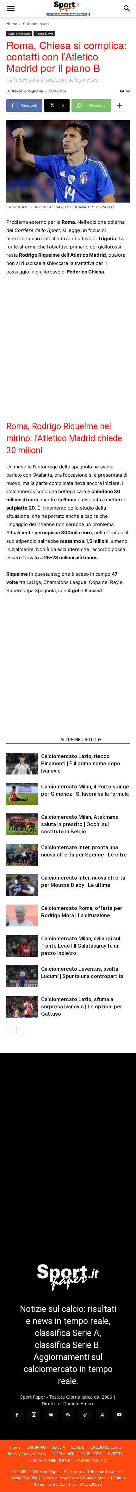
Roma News (44, 33)
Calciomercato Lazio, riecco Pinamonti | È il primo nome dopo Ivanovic (80, 763)
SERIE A (58, 1447)
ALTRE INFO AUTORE (81, 739)
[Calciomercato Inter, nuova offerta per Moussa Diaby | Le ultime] (22, 885)
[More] (119, 105)
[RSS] (68, 1415)
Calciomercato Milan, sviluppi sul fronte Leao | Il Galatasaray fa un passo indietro (80, 945)
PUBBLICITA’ (91, 1454)
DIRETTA (115, 1454)
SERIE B (77, 1447)
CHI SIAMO (36, 1447)
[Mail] (51, 1415)
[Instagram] (34, 1414)
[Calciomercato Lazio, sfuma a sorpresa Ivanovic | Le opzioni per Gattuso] (22, 1007)
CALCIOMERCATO (105, 1447)
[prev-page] (10, 1030)
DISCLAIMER (63, 1454)
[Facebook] (16, 1415)
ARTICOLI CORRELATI (31, 739)
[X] (102, 1415)
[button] (11, 8)
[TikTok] (85, 1415)
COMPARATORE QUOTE (49, 1460)
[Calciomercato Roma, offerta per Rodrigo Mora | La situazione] (22, 915)
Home (11, 23)
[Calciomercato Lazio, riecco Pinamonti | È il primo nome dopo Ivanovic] (22, 763)
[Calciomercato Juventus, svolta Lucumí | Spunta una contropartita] (22, 976)
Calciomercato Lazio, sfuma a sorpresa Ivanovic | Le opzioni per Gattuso (81, 1006)
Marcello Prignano (27, 91)
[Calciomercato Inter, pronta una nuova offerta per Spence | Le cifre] (22, 855)
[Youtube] (119, 1415)
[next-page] (20, 1030)
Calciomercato (36, 23)
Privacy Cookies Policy (27, 1454)
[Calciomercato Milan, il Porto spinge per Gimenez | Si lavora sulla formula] (22, 794)
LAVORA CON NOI (91, 1460)
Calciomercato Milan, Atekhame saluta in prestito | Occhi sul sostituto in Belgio (80, 824)
